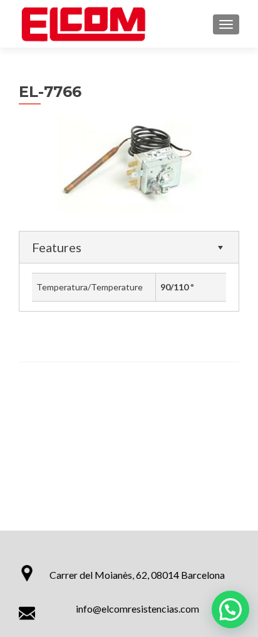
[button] (230, 609)
